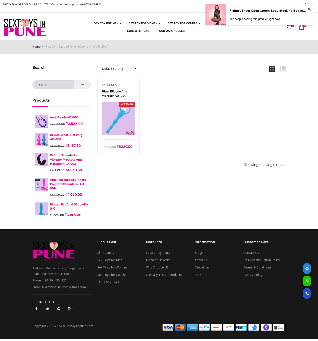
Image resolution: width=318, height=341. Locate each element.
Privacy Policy (252, 275)
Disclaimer (202, 267)
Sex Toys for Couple (111, 275)
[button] (301, 28)
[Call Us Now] (307, 293)
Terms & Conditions (257, 267)
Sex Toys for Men (109, 260)
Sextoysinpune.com (79, 326)
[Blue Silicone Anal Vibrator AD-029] (118, 105)
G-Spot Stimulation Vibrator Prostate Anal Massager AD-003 (66, 160)
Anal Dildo (109, 84)
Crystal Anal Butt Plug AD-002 (66, 137)
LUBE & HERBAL (138, 30)
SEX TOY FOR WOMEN (143, 23)
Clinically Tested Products (164, 275)
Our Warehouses (172, 30)
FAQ (198, 275)
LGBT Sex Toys (108, 282)
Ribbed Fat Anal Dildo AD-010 (69, 207)
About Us (201, 260)
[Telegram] (307, 268)
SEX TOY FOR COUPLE (183, 23)
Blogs (199, 252)
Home (36, 46)
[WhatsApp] (307, 281)
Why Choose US (157, 267)
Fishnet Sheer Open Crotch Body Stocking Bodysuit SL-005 (268, 10)
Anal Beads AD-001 (64, 117)
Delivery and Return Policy (261, 260)
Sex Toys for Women (112, 267)
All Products (105, 252)
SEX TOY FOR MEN (106, 23)
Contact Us (251, 252)
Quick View (118, 129)
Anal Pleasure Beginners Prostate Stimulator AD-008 (68, 184)
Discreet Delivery (158, 260)
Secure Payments (158, 252)
